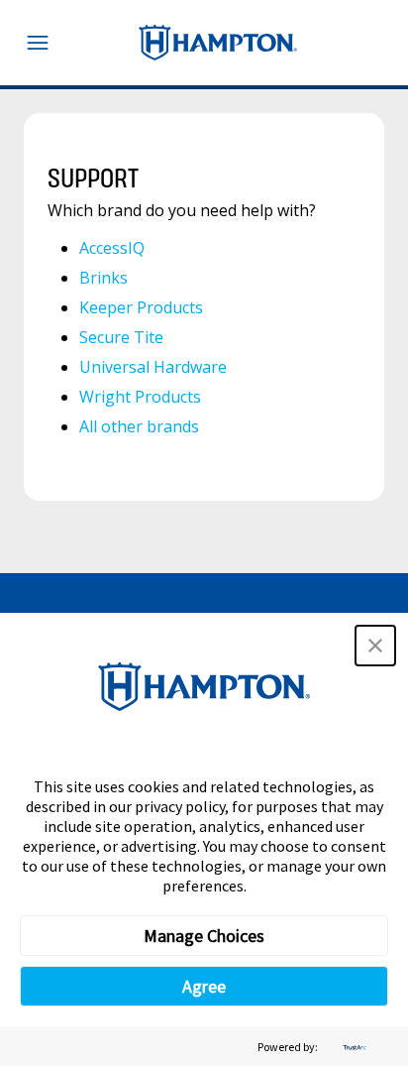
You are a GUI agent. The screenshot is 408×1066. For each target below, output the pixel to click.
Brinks (103, 278)
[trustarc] (352, 1046)
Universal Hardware (153, 367)
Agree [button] (204, 986)
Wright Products (140, 397)
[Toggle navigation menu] (37, 43)
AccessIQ (112, 248)
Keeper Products (141, 307)
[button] (375, 645)
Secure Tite (121, 337)
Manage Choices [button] (204, 935)
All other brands (139, 426)
